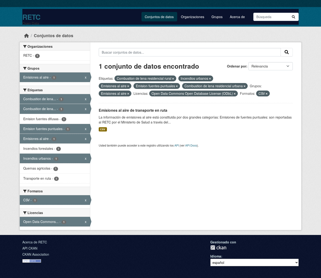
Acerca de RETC (34, 242)
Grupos (217, 16)
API (176, 145)
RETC (31, 17)
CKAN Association (35, 254)
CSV (102, 129)
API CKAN (29, 248)
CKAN (218, 247)
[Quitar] (173, 78)
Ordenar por (236, 66)
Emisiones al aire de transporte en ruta (133, 110)
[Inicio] (26, 35)
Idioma (215, 256)
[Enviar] (293, 17)
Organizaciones (192, 16)
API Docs (191, 145)
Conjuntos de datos (159, 16)
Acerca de (237, 16)
